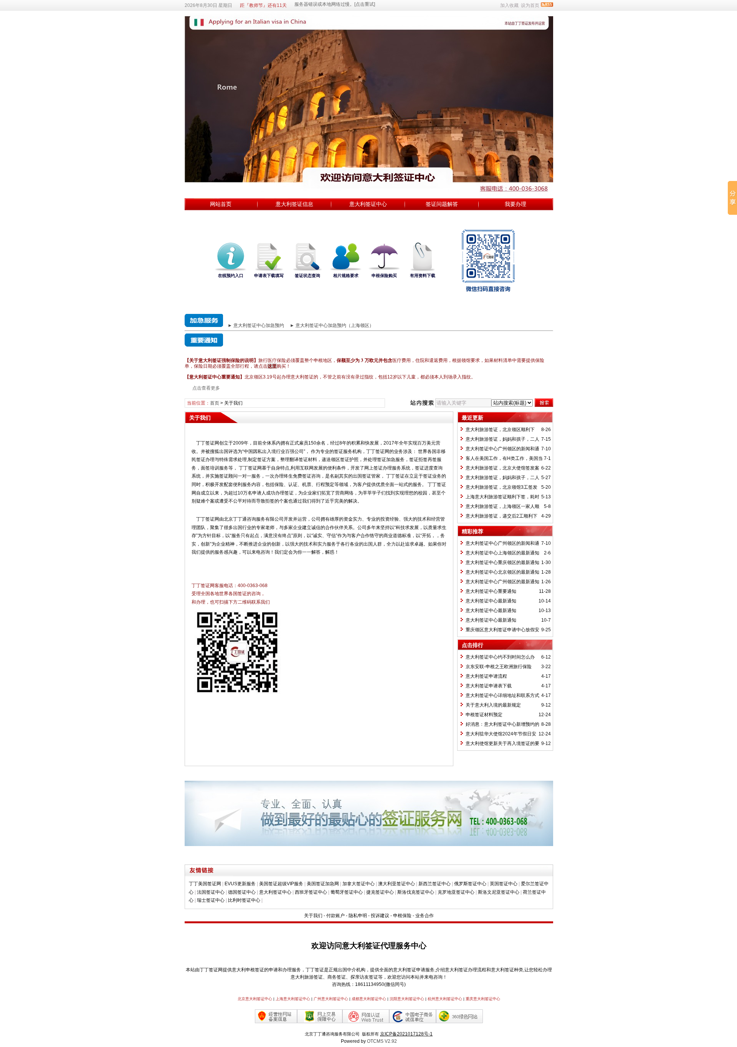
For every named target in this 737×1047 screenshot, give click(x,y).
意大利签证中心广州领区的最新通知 (502, 581)
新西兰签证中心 (434, 883)
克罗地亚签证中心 (456, 892)
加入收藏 (509, 5)
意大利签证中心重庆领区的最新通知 (502, 562)
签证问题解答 (442, 204)
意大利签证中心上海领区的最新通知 (502, 553)
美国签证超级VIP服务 (281, 883)
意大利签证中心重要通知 (491, 591)
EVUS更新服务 (240, 883)
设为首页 (530, 5)
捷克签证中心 (380, 892)
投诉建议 (380, 915)
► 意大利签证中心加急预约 (256, 325)
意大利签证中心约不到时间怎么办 (500, 657)
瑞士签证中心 (211, 900)
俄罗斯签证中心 (470, 883)
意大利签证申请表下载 (489, 686)
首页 (214, 403)
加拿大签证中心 (358, 883)
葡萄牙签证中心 (346, 892)
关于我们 (313, 915)
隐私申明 (358, 915)
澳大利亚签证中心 (396, 883)
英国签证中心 (503, 883)
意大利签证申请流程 (486, 676)
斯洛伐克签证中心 (415, 892)
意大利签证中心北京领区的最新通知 (502, 572)
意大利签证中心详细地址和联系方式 (502, 695)
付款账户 (335, 915)
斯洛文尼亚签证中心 (498, 892)
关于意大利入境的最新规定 (493, 705)
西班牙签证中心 (311, 892)
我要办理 (515, 204)
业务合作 (424, 915)
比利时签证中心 (244, 900)
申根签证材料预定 (484, 714)
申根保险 (402, 915)
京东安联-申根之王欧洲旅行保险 (499, 666)
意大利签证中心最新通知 (491, 601)
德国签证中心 (242, 892)
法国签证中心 (211, 892)
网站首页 (220, 204)
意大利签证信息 (294, 204)
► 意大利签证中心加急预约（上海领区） (332, 325)
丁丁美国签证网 (205, 883)
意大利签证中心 (368, 204)
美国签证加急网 (323, 883)
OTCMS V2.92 (382, 1041)
